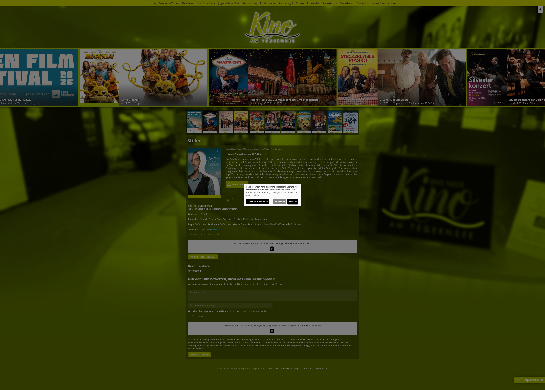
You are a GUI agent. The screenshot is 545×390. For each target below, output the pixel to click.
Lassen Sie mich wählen (258, 201)
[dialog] (272, 195)
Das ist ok (293, 201)
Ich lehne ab (279, 201)
